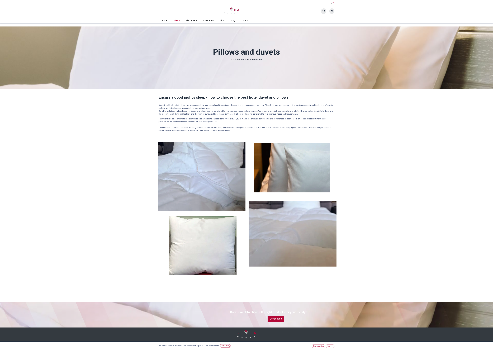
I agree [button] (330, 346)
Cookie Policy (225, 346)
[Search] (323, 11)
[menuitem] (164, 20)
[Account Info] (331, 11)
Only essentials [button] (318, 346)
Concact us (276, 318)
